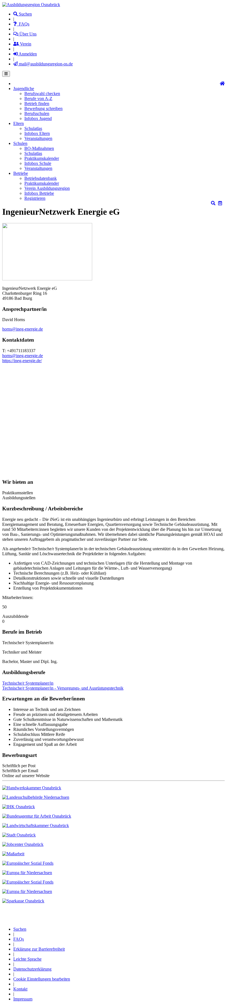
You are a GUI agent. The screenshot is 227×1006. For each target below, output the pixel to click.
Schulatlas (33, 128)
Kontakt (20, 989)
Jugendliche (23, 88)
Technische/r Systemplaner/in (27, 683)
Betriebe (20, 173)
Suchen (25, 14)
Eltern (18, 123)
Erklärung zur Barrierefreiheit (39, 949)
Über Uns (27, 34)
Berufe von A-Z (38, 98)
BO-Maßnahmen (39, 148)
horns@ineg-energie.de (22, 329)
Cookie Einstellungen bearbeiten (41, 979)
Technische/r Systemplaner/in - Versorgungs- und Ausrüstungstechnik (62, 688)
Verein (25, 44)
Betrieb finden (36, 103)
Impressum (22, 999)
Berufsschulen (36, 113)
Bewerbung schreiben (43, 108)
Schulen (20, 143)
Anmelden (27, 54)
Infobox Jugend (38, 118)
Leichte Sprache (27, 959)
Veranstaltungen (38, 138)
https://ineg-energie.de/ (22, 360)
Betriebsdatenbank (40, 178)
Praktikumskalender (41, 158)
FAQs (23, 24)
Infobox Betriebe (39, 193)
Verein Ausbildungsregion (47, 188)
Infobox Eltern (37, 133)
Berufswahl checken (42, 93)
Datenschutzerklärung (32, 969)
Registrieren (34, 198)
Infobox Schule (37, 163)
